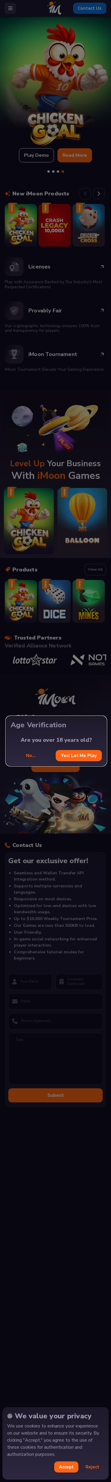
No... (31, 756)
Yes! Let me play (79, 756)
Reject (92, 1467)
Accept (66, 1467)
